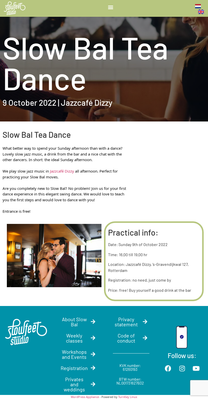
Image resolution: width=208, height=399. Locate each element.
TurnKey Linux (127, 397)
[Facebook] (168, 368)
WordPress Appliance (85, 397)
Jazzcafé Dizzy (62, 171)
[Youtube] (196, 368)
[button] (110, 7)
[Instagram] (182, 368)
